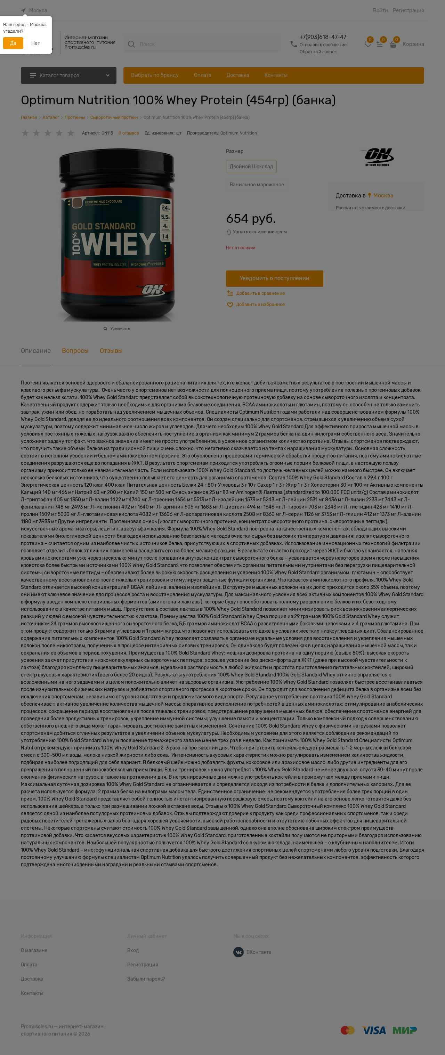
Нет (35, 43)
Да (13, 43)
